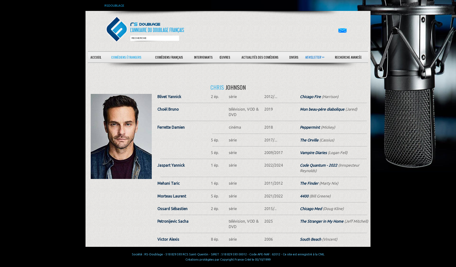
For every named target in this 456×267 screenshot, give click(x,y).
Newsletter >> (314, 57)
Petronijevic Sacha (173, 221)
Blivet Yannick (169, 96)
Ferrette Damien (171, 127)
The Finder (309, 183)
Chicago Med (311, 208)
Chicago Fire (310, 96)
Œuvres (224, 57)
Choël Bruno (168, 109)
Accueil (95, 57)
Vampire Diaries (313, 152)
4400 (304, 196)
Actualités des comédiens (260, 57)
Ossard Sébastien (172, 208)
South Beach (310, 239)
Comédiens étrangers (126, 57)
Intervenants (203, 57)
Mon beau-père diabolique (322, 109)
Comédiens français (169, 57)
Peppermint (310, 127)
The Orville (309, 140)
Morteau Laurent (171, 196)
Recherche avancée (348, 57)
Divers (293, 57)
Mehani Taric (168, 183)
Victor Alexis (168, 239)
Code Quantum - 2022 (318, 165)
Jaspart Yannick (171, 165)
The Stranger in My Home (321, 221)
